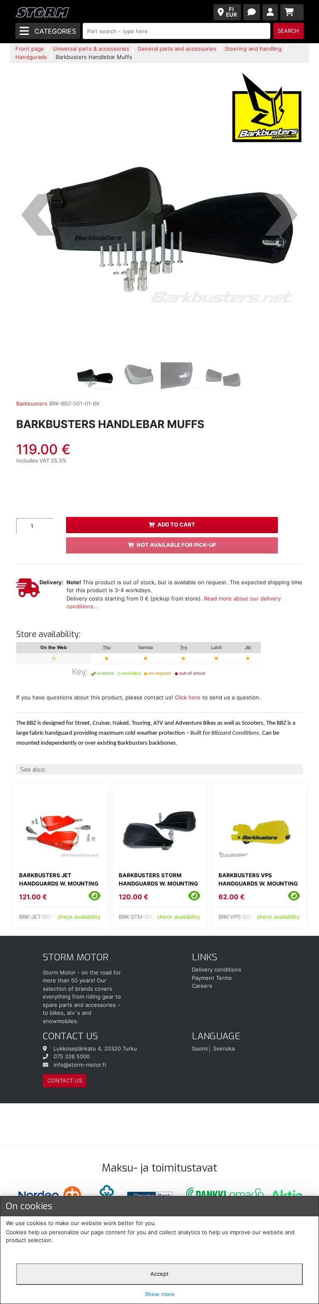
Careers (202, 985)
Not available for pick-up (176, 544)
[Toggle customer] (270, 12)
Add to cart (176, 524)
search (288, 30)
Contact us (64, 1080)
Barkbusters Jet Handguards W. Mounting (58, 879)
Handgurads (31, 57)
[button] (37, 214)
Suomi (200, 1048)
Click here (188, 697)
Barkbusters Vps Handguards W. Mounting (258, 879)
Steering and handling (253, 48)
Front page (29, 48)
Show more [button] (159, 1294)
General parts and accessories (176, 48)
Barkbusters (31, 403)
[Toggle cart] (292, 12)
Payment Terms (212, 977)
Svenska (224, 1048)
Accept (159, 1273)
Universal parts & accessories (91, 48)
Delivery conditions (216, 969)
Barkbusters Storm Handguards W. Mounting (158, 879)
